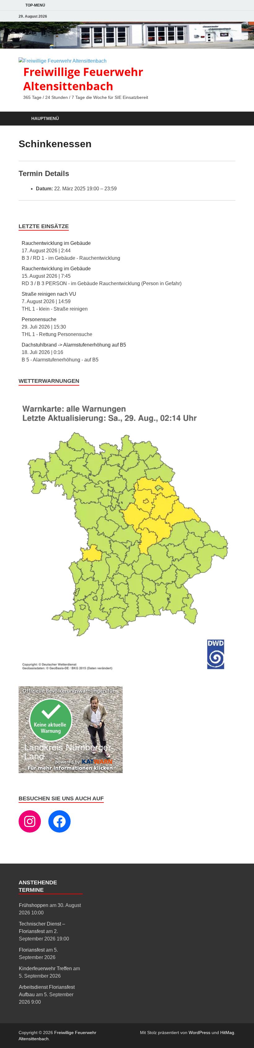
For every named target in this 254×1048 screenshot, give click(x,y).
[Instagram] (30, 821)
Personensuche (39, 319)
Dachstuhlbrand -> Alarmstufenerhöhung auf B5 (74, 344)
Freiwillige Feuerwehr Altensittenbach (83, 79)
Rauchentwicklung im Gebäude (56, 243)
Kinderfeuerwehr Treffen (45, 968)
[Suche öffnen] (229, 119)
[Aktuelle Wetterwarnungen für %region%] (127, 670)
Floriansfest (32, 950)
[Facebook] (59, 821)
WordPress (199, 1032)
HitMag (227, 1032)
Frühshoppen (33, 905)
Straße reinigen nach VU (49, 294)
